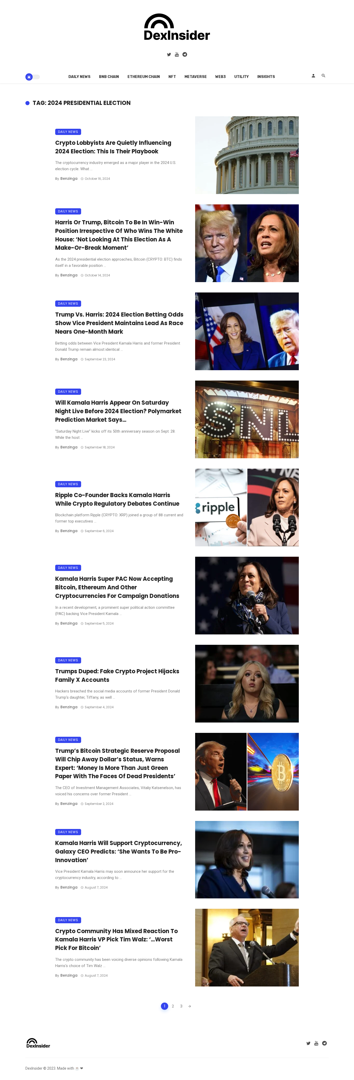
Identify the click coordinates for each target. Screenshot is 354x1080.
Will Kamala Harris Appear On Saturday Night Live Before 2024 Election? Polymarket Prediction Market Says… (118, 411)
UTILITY (241, 77)
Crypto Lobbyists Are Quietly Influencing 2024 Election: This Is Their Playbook (113, 147)
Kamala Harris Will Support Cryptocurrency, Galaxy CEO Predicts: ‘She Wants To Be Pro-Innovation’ (118, 851)
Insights (266, 77)
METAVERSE (196, 77)
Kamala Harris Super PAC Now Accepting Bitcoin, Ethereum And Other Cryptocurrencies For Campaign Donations (117, 587)
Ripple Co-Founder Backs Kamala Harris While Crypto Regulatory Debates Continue (117, 499)
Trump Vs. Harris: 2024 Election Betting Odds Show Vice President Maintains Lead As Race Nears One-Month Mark (119, 323)
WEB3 (220, 77)
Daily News (79, 77)
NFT (172, 77)
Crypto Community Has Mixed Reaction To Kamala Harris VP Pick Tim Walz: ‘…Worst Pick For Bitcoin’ (116, 939)
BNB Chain (109, 77)
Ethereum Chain (144, 77)
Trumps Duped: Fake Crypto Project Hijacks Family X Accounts (117, 675)
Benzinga (68, 178)
